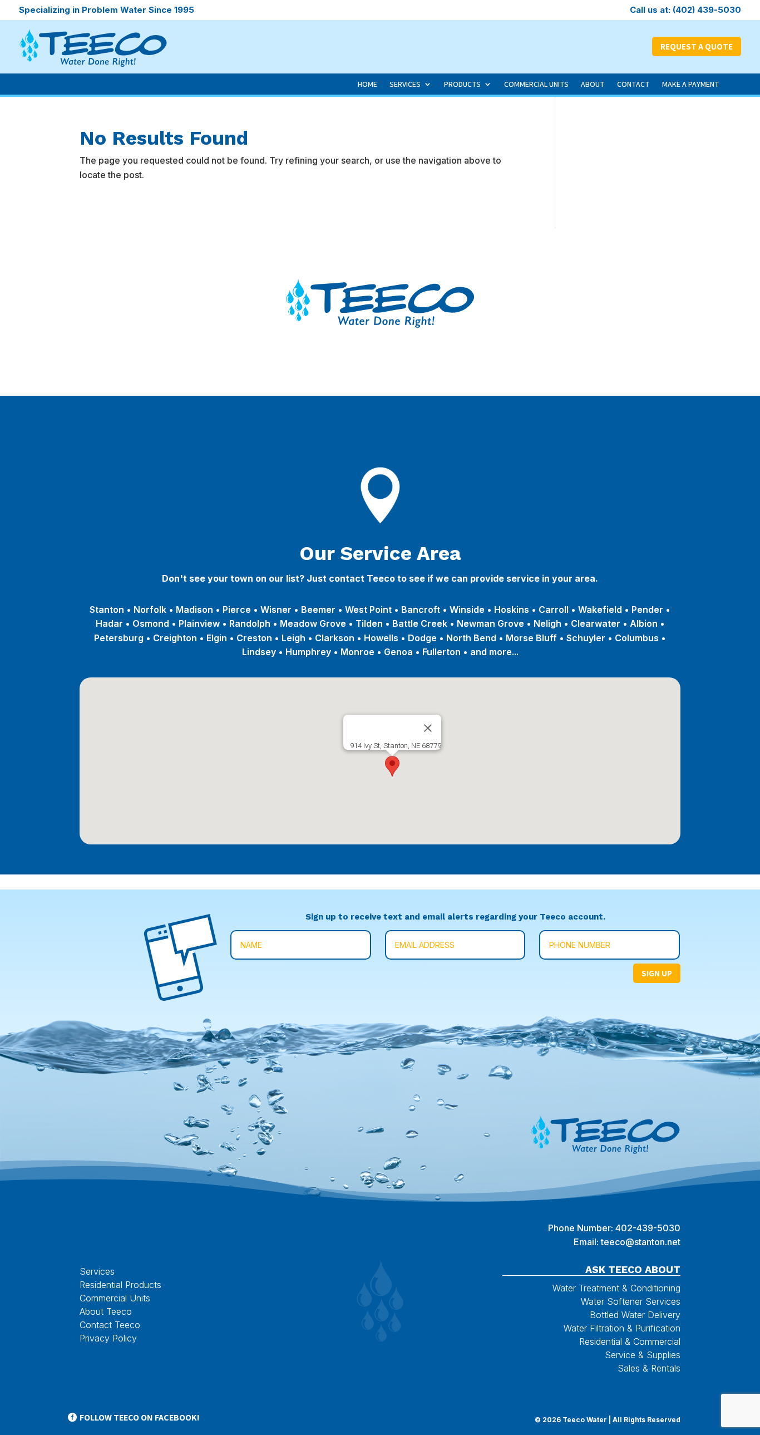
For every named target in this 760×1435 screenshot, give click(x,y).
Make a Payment (690, 84)
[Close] (427, 728)
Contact (633, 84)
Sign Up (656, 973)
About (593, 84)
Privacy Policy (108, 1338)
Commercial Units (536, 84)
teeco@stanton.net (640, 1241)
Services (405, 84)
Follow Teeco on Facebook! (140, 1417)
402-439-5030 (647, 1227)
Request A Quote (696, 46)
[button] (392, 766)
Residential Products (120, 1284)
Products (462, 84)
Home (367, 84)
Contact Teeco (110, 1324)
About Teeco (106, 1311)
